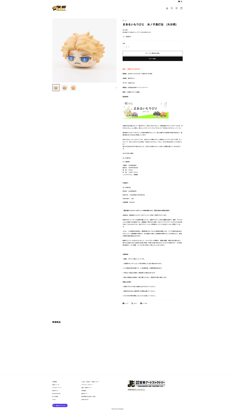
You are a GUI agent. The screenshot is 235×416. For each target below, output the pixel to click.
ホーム (124, 20)
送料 (131, 32)
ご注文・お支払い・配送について (90, 381)
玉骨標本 (54, 381)
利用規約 (83, 390)
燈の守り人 (55, 390)
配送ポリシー (84, 393)
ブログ (54, 399)
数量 (124, 43)
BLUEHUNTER (56, 393)
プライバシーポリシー (87, 384)
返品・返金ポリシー (86, 387)
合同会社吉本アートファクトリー (136, 389)
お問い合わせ (84, 399)
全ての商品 (55, 396)
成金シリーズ (55, 384)
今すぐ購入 (153, 59)
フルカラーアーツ (57, 387)
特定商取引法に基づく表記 (88, 396)
